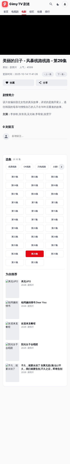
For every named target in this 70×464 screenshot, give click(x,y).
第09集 (54, 194)
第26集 (34, 245)
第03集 (54, 176)
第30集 (54, 253)
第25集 (14, 245)
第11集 (35, 202)
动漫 (39, 11)
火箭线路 (57, 166)
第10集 (15, 202)
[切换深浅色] (58, 4)
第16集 (15, 219)
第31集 (15, 262)
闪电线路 (42, 166)
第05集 (34, 185)
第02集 (34, 176)
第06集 (54, 185)
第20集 (34, 228)
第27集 (54, 245)
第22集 (15, 236)
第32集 (34, 262)
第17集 (34, 219)
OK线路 (27, 166)
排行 (47, 11)
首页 (6, 11)
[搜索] (51, 4)
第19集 (15, 228)
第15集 (54, 211)
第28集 (14, 253)
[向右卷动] (61, 167)
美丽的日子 (13, 60)
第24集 (54, 236)
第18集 (54, 219)
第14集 (34, 211)
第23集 (34, 236)
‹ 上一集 (47, 74)
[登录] (65, 4)
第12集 (54, 202)
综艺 (31, 11)
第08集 (34, 194)
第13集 (15, 211)
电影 (24, 11)
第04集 (14, 185)
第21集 (54, 228)
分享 (45, 82)
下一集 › (61, 74)
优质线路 (12, 166)
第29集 (34, 253)
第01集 (15, 176)
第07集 (14, 194)
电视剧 (15, 11)
